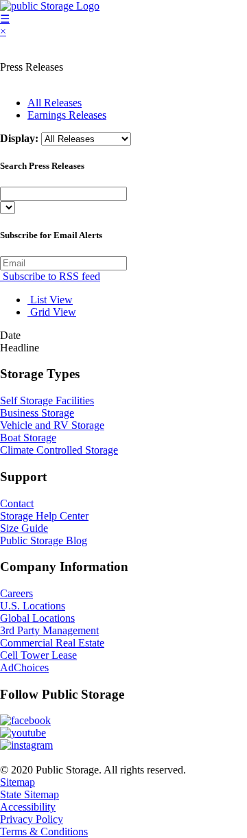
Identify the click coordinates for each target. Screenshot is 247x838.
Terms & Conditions (44, 831)
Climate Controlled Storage (59, 450)
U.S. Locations (32, 606)
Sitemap (17, 782)
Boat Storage (28, 437)
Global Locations (37, 618)
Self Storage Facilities (47, 400)
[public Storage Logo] (49, 6)
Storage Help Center (44, 516)
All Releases (54, 102)
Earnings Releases (66, 115)
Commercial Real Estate (52, 643)
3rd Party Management (49, 630)
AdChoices (24, 667)
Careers (16, 593)
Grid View (51, 312)
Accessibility (28, 807)
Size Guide (24, 528)
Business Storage (37, 413)
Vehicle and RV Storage (52, 425)
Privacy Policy (31, 819)
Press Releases (31, 67)
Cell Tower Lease (38, 655)
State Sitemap (29, 794)
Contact (17, 503)
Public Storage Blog (43, 540)
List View (50, 299)
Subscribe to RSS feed (50, 276)
